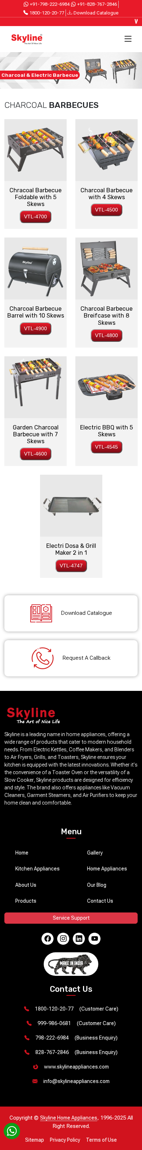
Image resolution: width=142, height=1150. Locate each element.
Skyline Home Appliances (68, 1118)
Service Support (71, 918)
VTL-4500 (106, 210)
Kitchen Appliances (37, 869)
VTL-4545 (106, 447)
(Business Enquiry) (76, 1038)
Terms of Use (101, 1140)
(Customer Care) (76, 1009)
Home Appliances (107, 869)
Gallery (95, 853)
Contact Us (100, 901)
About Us (25, 885)
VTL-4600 (35, 454)
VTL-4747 (71, 565)
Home (21, 853)
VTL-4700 (35, 216)
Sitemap (34, 1140)
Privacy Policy (65, 1140)
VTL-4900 (35, 328)
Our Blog (96, 885)
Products (25, 901)
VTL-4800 (106, 335)
